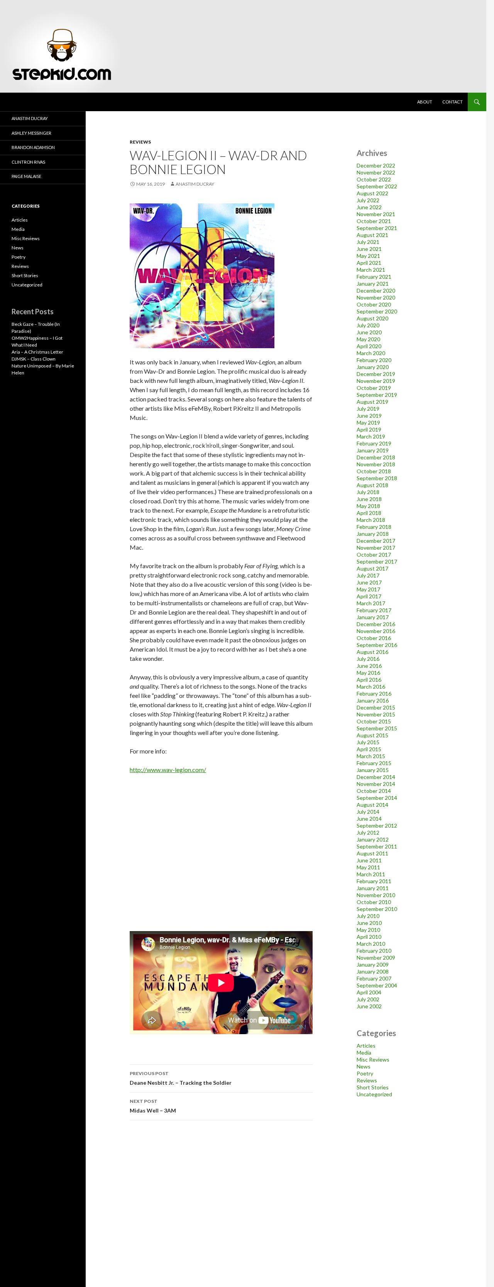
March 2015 (371, 756)
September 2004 (377, 985)
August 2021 (372, 235)
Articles (366, 1045)
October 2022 (374, 179)
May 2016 (368, 672)
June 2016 (369, 665)
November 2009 (376, 957)
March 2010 (371, 943)
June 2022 (369, 207)
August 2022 (372, 193)
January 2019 (373, 450)
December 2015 (376, 707)
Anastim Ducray (195, 184)
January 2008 (373, 971)
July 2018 (368, 492)
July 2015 (368, 742)
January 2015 (373, 770)
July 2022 (368, 200)
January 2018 (373, 533)
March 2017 (371, 603)
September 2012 (377, 825)
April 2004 (369, 992)
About (424, 101)
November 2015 (376, 714)
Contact (452, 101)
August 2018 (372, 485)
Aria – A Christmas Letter (37, 352)
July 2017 (368, 575)
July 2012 (368, 832)
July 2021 (368, 242)
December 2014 (376, 777)
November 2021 (376, 214)
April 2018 (369, 513)
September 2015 (377, 728)
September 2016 (377, 645)
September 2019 (377, 394)
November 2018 (376, 464)
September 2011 (377, 846)
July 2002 (368, 999)
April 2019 (369, 429)
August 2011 (372, 853)
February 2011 (374, 881)
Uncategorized (374, 1094)
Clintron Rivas (28, 161)
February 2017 (374, 610)
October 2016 (374, 638)
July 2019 (368, 408)
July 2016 (368, 658)
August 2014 (372, 804)
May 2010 (368, 929)
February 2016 (374, 693)
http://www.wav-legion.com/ (168, 769)
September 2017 (377, 561)
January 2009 (373, 964)
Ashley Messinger (31, 132)
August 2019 (372, 401)
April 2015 (369, 749)
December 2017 (376, 540)
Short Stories (373, 1087)
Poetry (365, 1073)
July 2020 (368, 325)
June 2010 (369, 923)
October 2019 (374, 387)
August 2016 (372, 652)
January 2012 (373, 839)
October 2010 (374, 902)
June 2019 (369, 415)
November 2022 (376, 172)
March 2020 (371, 353)
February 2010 (374, 950)
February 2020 (374, 360)
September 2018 (377, 478)
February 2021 (374, 276)
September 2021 (377, 228)
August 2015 (372, 735)
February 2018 (374, 526)
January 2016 (373, 700)
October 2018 (374, 471)
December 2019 (376, 374)
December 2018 (376, 457)
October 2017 (374, 554)
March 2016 (371, 686)
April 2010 (369, 936)
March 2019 (371, 436)
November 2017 (376, 547)
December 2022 (376, 165)
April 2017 (369, 596)
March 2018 (371, 519)
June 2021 (369, 249)
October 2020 (374, 304)
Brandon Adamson (33, 147)
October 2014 (374, 790)
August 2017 (372, 568)
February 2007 (374, 978)
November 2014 (376, 784)
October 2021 (374, 221)
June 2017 (369, 582)
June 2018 (369, 499)
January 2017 (373, 617)
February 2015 (374, 763)
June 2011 (369, 860)
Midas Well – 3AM (153, 1106)
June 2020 (369, 332)
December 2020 (376, 290)
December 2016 (376, 624)
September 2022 (377, 186)
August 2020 (372, 318)
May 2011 (368, 867)
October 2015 (374, 721)
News (363, 1066)
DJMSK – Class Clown (34, 359)
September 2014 (377, 797)
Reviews (140, 142)
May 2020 (368, 339)
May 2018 (368, 506)
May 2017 (368, 589)
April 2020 (369, 346)
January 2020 (373, 367)
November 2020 (376, 297)
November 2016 (376, 631)
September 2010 (377, 909)
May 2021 (368, 255)
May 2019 (368, 422)
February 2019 (374, 443)
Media (364, 1052)
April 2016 (369, 679)
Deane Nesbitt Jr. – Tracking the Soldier (181, 1078)
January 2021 (373, 283)
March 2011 (371, 874)
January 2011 (373, 888)
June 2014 (369, 818)
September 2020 (377, 311)
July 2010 (368, 916)
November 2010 (376, 895)
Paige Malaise (26, 176)
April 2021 (369, 262)
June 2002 (369, 1006)
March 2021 (371, 269)
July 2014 (368, 811)
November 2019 (376, 381)
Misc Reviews (373, 1059)
